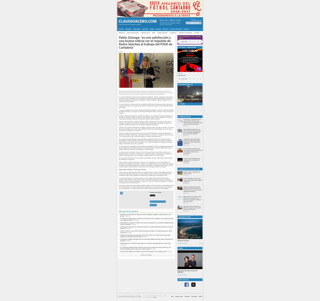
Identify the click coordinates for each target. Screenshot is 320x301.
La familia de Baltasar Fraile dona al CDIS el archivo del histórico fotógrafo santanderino (192, 180)
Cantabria (145, 29)
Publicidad (172, 20)
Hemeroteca (121, 33)
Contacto (178, 20)
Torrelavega (136, 29)
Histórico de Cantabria (146, 255)
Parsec (155, 297)
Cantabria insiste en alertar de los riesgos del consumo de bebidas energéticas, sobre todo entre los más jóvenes (191, 141)
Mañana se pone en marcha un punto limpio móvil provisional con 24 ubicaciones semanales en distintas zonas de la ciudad (192, 199)
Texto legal (193, 296)
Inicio (172, 296)
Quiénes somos (164, 20)
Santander (128, 29)
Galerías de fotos (145, 33)
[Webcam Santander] (190, 86)
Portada (120, 29)
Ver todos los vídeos (182, 275)
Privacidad (187, 296)
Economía (158, 29)
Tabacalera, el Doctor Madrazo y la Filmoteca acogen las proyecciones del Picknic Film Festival (192, 208)
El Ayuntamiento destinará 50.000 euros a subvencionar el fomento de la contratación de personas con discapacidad (192, 151)
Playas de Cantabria (183, 241)
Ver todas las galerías (182, 243)
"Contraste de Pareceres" (185, 33)
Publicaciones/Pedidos (133, 33)
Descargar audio (181, 75)
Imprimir (153, 205)
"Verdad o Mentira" (162, 33)
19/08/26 (186, 183)
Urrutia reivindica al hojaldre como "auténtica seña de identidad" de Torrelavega (191, 160)
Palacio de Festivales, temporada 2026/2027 (187, 271)
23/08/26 (186, 126)
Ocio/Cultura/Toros (176, 29)
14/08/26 (186, 211)
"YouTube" (196, 33)
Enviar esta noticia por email (158, 201)
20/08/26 (181, 73)
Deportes (165, 29)
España (152, 29)
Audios (153, 33)
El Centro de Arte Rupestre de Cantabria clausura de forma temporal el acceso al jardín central (143, 251)
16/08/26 (186, 175)
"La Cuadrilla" (173, 33)
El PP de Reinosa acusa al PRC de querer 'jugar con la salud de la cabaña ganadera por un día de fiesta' (145, 243)
